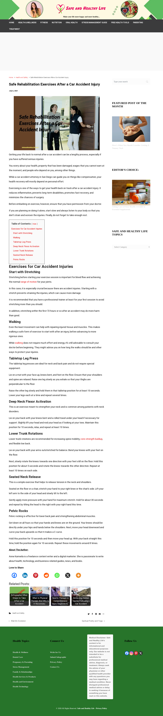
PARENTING (138, 23)
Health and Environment (23, 682)
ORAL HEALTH (72, 23)
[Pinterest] (36, 575)
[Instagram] (131, 653)
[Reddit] (46, 575)
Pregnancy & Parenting (22, 662)
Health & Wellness (20, 652)
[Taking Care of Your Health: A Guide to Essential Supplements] (131, 192)
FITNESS (44, 23)
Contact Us (54, 667)
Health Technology (20, 687)
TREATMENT (14, 29)
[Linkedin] (25, 575)
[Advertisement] (81, 51)
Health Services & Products (24, 677)
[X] (68, 575)
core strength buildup (91, 439)
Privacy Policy (56, 662)
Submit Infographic (58, 657)
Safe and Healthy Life (85, 708)
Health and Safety (22, 77)
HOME (11, 23)
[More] (78, 575)
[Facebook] (14, 575)
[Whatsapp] (57, 575)
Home (11, 77)
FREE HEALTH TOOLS (120, 23)
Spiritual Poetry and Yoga (92, 621)
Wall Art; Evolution (18, 621)
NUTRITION (57, 23)
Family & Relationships (22, 672)
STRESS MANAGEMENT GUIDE (94, 23)
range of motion (29, 281)
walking (19, 342)
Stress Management (21, 667)
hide (34, 224)
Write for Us (55, 652)
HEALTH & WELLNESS (27, 23)
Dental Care (18, 657)
